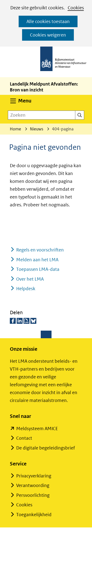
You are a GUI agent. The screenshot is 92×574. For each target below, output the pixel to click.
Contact (24, 438)
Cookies (76, 8)
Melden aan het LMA (37, 259)
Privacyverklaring (33, 476)
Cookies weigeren (48, 35)
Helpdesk (25, 288)
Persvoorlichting (33, 495)
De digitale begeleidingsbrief (45, 448)
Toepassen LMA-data (37, 269)
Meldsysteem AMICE (37, 428)
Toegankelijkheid (34, 514)
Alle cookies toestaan (48, 21)
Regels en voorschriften (40, 250)
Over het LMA (30, 279)
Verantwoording (32, 485)
